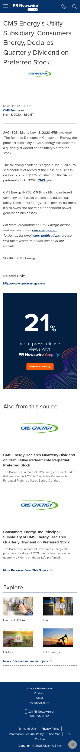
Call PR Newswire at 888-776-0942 (40, 713)
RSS (68, 734)
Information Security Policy (26, 734)
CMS (41, 180)
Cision (47, 745)
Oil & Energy (51, 652)
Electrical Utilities (14, 620)
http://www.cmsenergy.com (24, 283)
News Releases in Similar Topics (25, 661)
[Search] (74, 6)
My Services (38, 703)
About (39, 697)
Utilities (8, 652)
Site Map (54, 734)
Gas (45, 620)
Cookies (40, 739)
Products (39, 693)
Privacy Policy (50, 728)
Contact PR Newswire (39, 688)
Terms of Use (27, 728)
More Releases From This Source (25, 570)
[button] (40, 77)
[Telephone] (63, 6)
